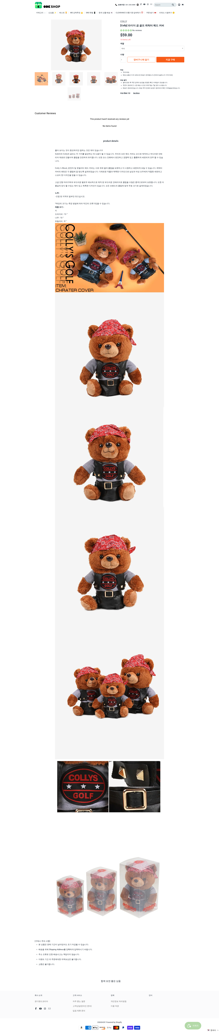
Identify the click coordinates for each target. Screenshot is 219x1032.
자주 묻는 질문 (79, 1001)
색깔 (122, 43)
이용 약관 (115, 1006)
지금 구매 (170, 59)
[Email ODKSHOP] (151, 4)
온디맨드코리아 (41, 1001)
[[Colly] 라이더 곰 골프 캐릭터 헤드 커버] (76, 45)
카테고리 (40, 13)
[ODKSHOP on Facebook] (141, 4)
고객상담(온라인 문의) (82, 1006)
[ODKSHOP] (47, 4)
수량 (122, 54)
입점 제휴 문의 (79, 1011)
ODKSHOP (101, 1022)
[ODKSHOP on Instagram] (148, 4)
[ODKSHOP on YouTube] (144, 4)
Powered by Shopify (114, 1022)
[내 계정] (179, 4)
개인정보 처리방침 (118, 1001)
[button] (126, 30)
